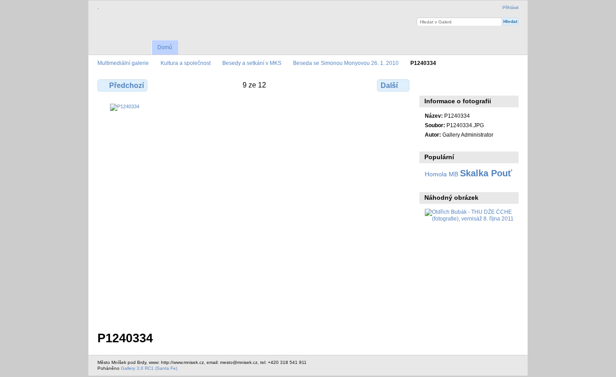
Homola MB (441, 174)
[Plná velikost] (254, 212)
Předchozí (126, 85)
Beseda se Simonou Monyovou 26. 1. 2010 (346, 63)
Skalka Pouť (486, 173)
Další (389, 85)
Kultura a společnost (186, 63)
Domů (164, 47)
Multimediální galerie (123, 63)
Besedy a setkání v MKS (251, 63)
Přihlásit (510, 7)
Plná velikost (429, 84)
